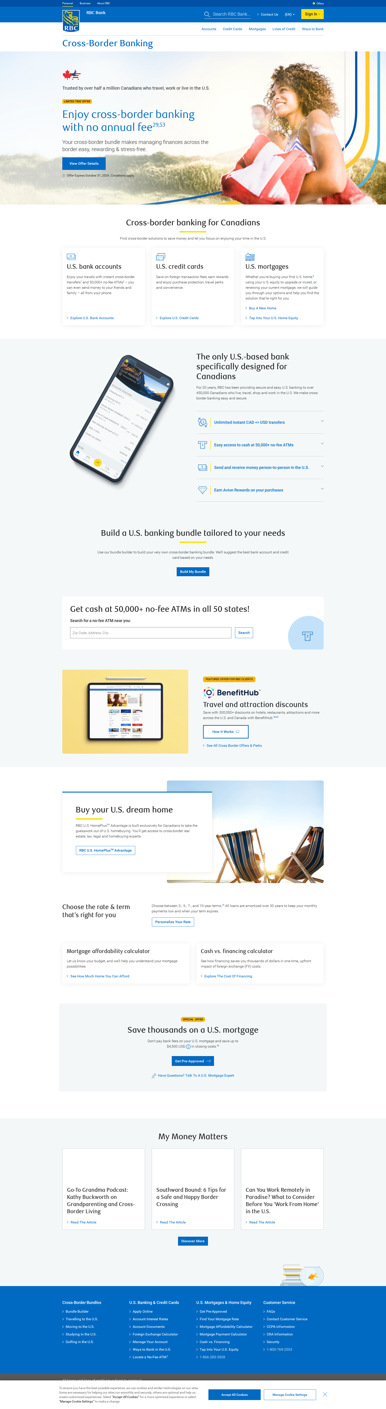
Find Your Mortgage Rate (219, 1319)
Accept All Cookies (234, 1394)
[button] (227, 15)
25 (223, 905)
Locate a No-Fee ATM (150, 1357)
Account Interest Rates (150, 1319)
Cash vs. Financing (215, 1342)
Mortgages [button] (257, 29)
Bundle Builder (77, 1311)
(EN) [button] (288, 14)
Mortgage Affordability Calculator (226, 1327)
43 (277, 717)
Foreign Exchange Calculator (155, 1334)
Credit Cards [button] (232, 29)
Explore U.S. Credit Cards (179, 318)
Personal (67, 3)
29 (155, 125)
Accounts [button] (208, 29)
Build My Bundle (193, 572)
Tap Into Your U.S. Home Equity (273, 318)
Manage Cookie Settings (290, 1394)
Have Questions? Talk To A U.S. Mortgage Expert (196, 1075)
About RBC (103, 3)
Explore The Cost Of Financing (228, 976)
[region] (193, 1394)
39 (274, 717)
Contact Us (267, 14)
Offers (320, 3)
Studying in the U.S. (81, 1334)
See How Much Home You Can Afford (98, 976)
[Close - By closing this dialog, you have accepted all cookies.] (325, 1394)
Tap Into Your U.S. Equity (219, 1349)
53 (162, 125)
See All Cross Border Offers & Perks (234, 745)
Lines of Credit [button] (284, 29)
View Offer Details (84, 163)
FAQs (271, 1311)
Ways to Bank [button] (313, 29)
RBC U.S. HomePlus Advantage (105, 850)
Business (85, 3)
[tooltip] (188, 1046)
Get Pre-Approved (188, 1060)
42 (218, 1045)
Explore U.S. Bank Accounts (92, 318)
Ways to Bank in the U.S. (152, 1349)
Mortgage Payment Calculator (223, 1334)
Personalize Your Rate (173, 922)
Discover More (193, 1241)
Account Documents (149, 1327)
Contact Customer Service (287, 1319)
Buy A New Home (262, 308)
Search (244, 633)
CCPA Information (281, 1327)
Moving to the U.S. (80, 1327)
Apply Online (143, 1311)
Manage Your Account (150, 1342)
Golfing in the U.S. (80, 1342)
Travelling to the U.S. (82, 1319)
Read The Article (81, 1222)
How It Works (218, 732)
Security (273, 1342)
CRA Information (280, 1334)
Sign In (311, 14)
